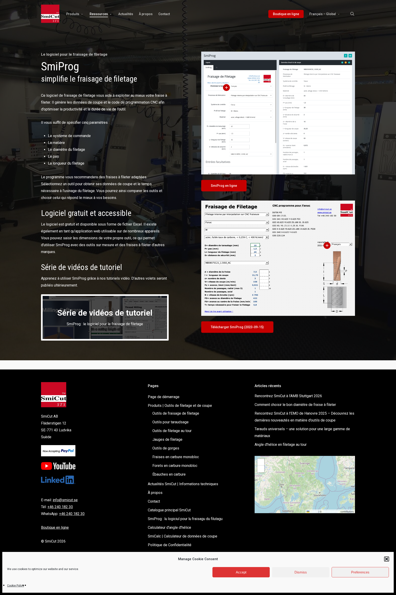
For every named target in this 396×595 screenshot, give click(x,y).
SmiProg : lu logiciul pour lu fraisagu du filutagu (185, 519)
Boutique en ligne (55, 527)
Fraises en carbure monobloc (175, 457)
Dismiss (300, 572)
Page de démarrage (163, 397)
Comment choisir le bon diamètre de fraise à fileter (295, 404)
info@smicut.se (65, 500)
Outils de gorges (165, 448)
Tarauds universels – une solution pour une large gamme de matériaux (302, 432)
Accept (241, 572)
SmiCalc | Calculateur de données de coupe (182, 536)
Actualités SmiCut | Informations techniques (183, 484)
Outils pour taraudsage (170, 422)
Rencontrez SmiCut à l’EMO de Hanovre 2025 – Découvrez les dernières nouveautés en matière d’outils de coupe (304, 416)
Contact (154, 501)
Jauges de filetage (167, 439)
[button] (386, 559)
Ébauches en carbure (169, 474)
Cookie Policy (15, 585)
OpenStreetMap (331, 511)
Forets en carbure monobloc (174, 465)
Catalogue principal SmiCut (169, 510)
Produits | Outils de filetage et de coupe (180, 405)
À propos (155, 492)
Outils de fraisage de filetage (175, 413)
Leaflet (313, 511)
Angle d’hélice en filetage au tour (281, 444)
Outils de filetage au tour (172, 431)
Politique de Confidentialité (169, 545)
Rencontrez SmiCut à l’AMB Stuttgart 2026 (288, 396)
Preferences (360, 572)
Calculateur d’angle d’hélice (169, 527)
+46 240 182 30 (60, 507)
